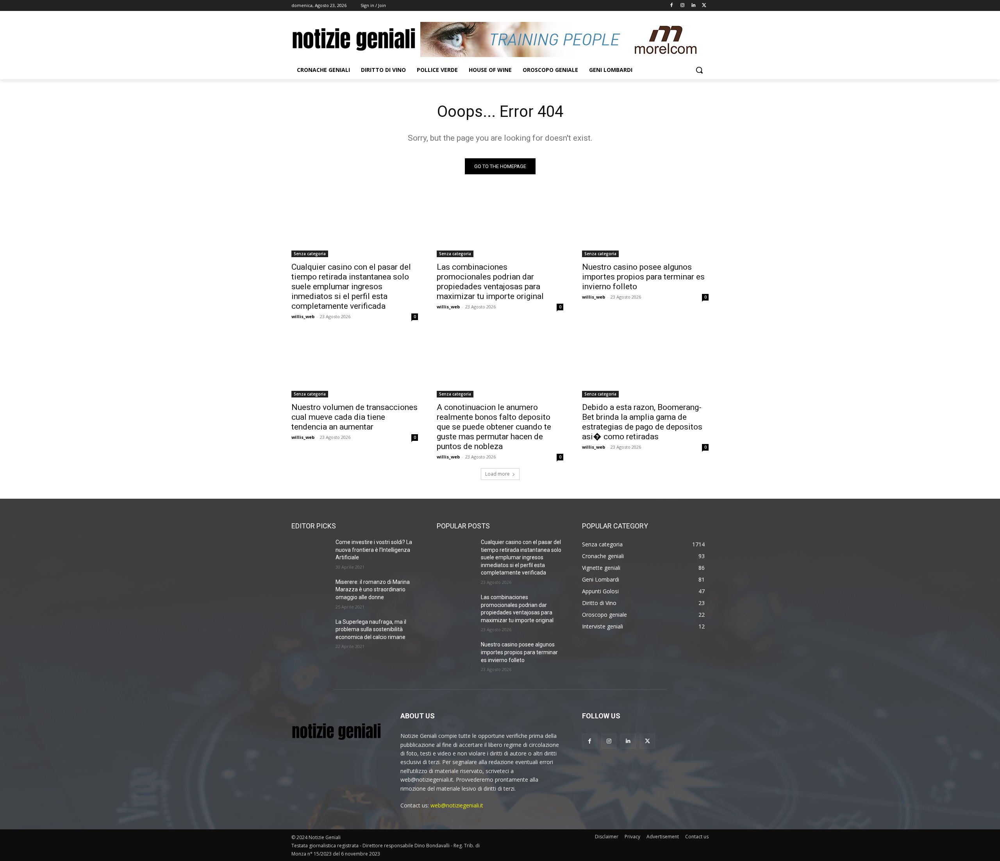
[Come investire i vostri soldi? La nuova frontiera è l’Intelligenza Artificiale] (310, 552)
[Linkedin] (693, 5)
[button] (699, 70)
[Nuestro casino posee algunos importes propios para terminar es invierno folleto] (645, 225)
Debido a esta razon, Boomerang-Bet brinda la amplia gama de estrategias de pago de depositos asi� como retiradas (642, 422)
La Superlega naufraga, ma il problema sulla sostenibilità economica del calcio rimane (371, 629)
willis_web (302, 316)
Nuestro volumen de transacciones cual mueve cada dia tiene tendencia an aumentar (354, 417)
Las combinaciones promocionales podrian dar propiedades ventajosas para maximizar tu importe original (490, 281)
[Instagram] (682, 5)
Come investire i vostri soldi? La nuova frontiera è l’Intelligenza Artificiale (374, 549)
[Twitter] (704, 5)
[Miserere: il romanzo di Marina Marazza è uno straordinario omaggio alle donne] (310, 591)
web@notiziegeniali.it (456, 805)
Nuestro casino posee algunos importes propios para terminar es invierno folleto (643, 276)
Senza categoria (310, 253)
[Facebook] (671, 5)
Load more (497, 474)
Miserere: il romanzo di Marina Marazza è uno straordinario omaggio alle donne (373, 589)
